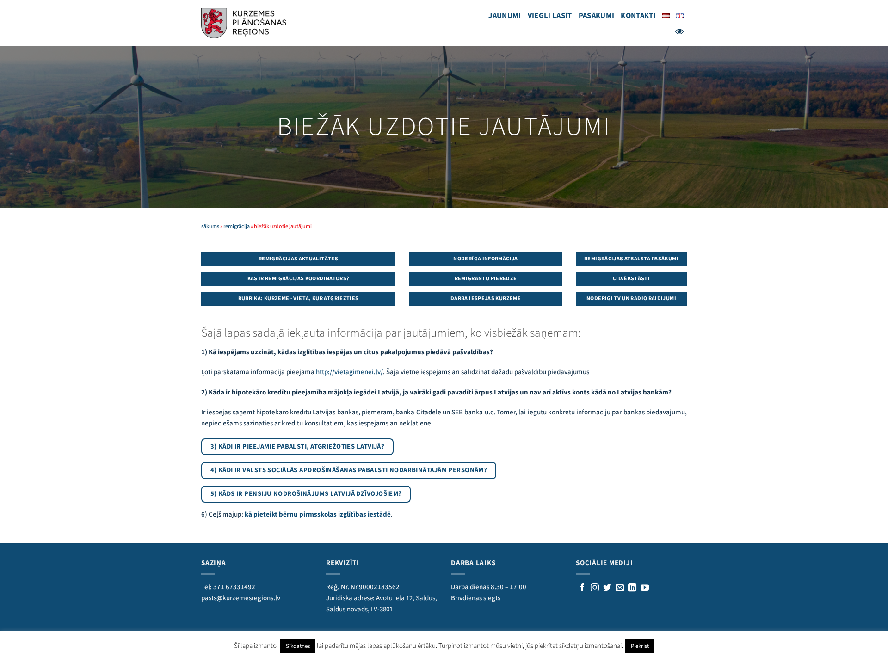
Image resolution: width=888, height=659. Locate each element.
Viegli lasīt (550, 15)
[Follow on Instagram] (595, 588)
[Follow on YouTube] (645, 588)
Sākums (210, 226)
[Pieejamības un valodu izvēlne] (679, 31)
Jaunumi (504, 15)
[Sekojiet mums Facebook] (582, 588)
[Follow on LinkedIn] (632, 588)
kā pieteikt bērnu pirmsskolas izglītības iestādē (318, 514)
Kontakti (638, 15)
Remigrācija (236, 226)
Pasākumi (597, 15)
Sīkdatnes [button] (298, 646)
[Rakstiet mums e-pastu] (620, 588)
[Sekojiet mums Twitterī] (607, 588)
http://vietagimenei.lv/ (349, 372)
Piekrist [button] (640, 646)
